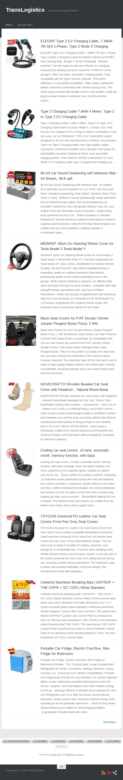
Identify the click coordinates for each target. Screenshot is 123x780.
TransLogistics (25, 10)
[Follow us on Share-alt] (114, 773)
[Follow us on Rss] (103, 773)
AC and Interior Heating (16, 741)
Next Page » (110, 722)
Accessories (40, 741)
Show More (61, 747)
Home (9, 25)
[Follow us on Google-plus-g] (109, 773)
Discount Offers (25, 25)
